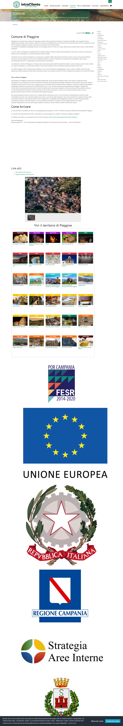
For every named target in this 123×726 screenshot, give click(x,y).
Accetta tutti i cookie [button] (112, 721)
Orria (99, 62)
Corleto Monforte (101, 49)
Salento (99, 74)
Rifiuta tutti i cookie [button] (97, 721)
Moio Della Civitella (102, 57)
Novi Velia (100, 60)
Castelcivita (100, 42)
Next (79, 194)
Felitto (99, 50)
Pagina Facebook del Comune (24, 174)
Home (46, 6)
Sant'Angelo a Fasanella (103, 76)
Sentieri (65, 6)
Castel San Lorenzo (102, 40)
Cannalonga (100, 38)
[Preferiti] (111, 6)
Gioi (98, 52)
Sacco (99, 72)
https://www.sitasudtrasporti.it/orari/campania (63, 117)
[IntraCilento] (26, 4)
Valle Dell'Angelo (102, 79)
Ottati (99, 64)
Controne (100, 47)
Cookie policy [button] (72, 723)
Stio (98, 77)
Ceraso (99, 45)
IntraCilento (55, 6)
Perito (99, 66)
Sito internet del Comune (23, 172)
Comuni (73, 6)
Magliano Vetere (101, 55)
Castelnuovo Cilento (102, 43)
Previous (27, 194)
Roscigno (100, 71)
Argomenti (104, 6)
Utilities (95, 6)
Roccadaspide (101, 69)
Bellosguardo (101, 35)
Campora (100, 37)
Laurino (99, 54)
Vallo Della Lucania (102, 81)
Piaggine (100, 67)
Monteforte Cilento (102, 59)
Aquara (99, 33)
